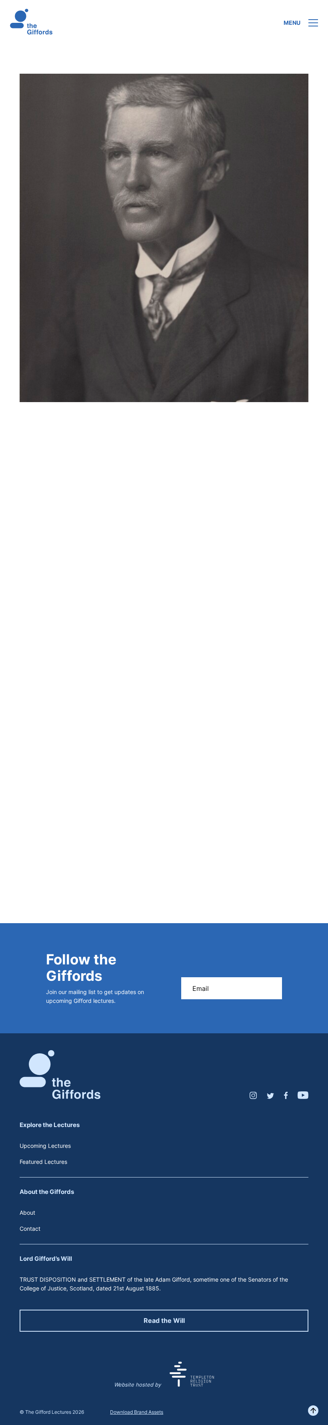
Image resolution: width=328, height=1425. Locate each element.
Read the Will (164, 1320)
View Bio (164, 813)
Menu (292, 23)
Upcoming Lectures (45, 1145)
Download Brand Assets (136, 1412)
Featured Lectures (43, 1161)
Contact (30, 1228)
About (27, 1212)
